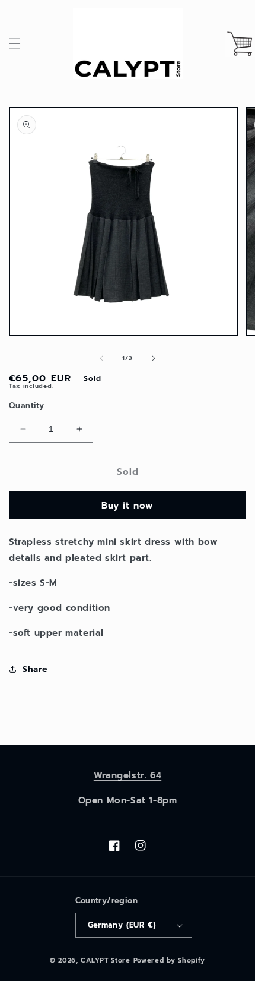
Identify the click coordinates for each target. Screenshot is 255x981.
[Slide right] (154, 358)
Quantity (26, 405)
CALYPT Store (105, 960)
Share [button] (35, 669)
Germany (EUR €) (122, 924)
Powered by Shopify (169, 960)
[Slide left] (101, 358)
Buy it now (127, 505)
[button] (15, 43)
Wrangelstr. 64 (127, 775)
